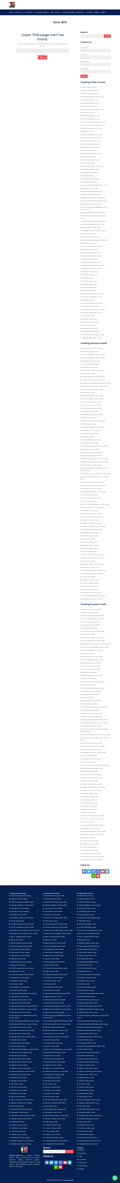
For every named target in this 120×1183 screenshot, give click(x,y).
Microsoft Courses (42, 12)
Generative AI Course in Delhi (91, 691)
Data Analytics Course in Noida (91, 402)
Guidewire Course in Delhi (90, 694)
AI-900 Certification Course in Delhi (93, 616)
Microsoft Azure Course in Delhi (92, 726)
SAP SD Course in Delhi (89, 812)
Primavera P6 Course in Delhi (91, 759)
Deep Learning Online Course (91, 147)
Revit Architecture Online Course (92, 246)
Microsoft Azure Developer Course (92, 125)
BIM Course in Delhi (88, 653)
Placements (80, 12)
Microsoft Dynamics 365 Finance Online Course (93, 1024)
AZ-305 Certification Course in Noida (93, 377)
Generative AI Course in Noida (91, 430)
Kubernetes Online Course (90, 188)
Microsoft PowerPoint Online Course (93, 224)
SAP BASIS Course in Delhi (90, 797)
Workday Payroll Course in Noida (92, 599)
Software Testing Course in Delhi (92, 834)
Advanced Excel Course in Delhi (92, 609)
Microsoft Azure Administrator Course (94, 122)
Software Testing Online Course (92, 313)
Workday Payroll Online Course (91, 338)
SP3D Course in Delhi (88, 838)
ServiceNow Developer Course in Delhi (94, 831)
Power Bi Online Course (89, 234)
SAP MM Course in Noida (89, 548)
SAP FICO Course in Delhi (89, 803)
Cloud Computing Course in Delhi (92, 660)
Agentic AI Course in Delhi (90, 612)
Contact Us (18, 12)
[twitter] (89, 871)
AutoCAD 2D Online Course (90, 100)
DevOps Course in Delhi (89, 672)
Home (11, 12)
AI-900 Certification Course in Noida (93, 355)
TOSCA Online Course (89, 325)
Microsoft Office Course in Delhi (92, 743)
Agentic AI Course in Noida (90, 351)
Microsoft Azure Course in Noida (92, 465)
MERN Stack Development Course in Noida (95, 462)
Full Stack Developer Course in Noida (93, 427)
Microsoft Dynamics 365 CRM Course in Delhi (96, 734)
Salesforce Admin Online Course (92, 256)
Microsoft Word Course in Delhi (91, 749)
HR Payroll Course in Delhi (90, 704)
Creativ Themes (68, 1180)
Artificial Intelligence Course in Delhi (93, 619)
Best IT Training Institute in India (92, 128)
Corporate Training (68, 12)
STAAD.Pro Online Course (90, 319)
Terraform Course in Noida (90, 583)
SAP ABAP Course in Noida (90, 533)
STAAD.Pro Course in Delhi (90, 841)
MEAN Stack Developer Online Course (93, 198)
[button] (115, 1178)
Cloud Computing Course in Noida (92, 399)
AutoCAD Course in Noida (90, 367)
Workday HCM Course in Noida (91, 592)
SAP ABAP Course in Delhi (90, 793)
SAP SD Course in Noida (89, 551)
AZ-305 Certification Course (91, 116)
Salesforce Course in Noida (90, 520)
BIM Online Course (88, 131)
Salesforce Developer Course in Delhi (93, 787)
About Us (82, 1150)
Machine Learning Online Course (92, 191)
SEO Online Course (88, 300)
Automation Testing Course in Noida (93, 370)
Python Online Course (89, 243)
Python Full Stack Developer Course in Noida (95, 504)
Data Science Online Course (91, 144)
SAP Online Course (88, 278)
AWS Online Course (88, 113)
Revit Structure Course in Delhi (91, 775)
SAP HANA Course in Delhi (90, 806)
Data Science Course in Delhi (91, 666)
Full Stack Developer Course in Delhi (93, 688)
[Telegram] (107, 871)
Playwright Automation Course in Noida (94, 492)
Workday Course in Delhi (89, 850)
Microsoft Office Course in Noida (92, 482)
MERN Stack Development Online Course (94, 201)
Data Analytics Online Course (91, 141)
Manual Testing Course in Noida (92, 455)
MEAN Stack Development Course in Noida (95, 459)
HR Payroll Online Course (89, 182)
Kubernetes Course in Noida (90, 449)
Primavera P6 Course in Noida (91, 498)
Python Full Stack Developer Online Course (95, 240)
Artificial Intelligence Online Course (93, 97)
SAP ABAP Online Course (89, 272)
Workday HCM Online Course (91, 331)
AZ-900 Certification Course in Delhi (93, 641)
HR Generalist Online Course (91, 179)
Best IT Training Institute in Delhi (92, 650)
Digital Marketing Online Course (92, 153)
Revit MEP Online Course (89, 249)
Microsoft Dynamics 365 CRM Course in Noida (96, 474)
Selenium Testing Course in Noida (92, 558)
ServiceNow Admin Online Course (92, 303)
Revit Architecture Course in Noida (92, 507)
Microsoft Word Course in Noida (92, 488)
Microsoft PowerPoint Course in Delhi (93, 746)
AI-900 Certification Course (90, 94)
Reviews (96, 12)
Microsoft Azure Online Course (91, 204)
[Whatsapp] (93, 876)
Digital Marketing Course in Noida (92, 414)
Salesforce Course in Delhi (90, 781)
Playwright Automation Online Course (94, 231)
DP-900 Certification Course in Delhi (93, 682)
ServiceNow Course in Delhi (90, 828)
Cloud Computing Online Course (92, 138)
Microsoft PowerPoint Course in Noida (93, 485)
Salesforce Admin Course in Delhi (92, 778)
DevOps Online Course (89, 150)
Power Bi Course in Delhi (89, 756)
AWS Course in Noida (88, 374)
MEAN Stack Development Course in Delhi (95, 720)
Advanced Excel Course (89, 87)
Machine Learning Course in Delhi (92, 713)
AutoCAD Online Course (89, 106)
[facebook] (84, 871)
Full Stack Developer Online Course (93, 166)
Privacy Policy (83, 1166)
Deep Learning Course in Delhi (91, 669)
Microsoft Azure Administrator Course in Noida (96, 383)
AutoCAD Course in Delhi (90, 628)
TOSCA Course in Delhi (89, 847)
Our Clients (89, 12)
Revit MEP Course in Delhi (90, 771)
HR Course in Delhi (87, 697)
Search (84, 32)
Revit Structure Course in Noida (92, 514)
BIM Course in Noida (88, 392)
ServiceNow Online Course (90, 306)
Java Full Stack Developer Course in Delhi (95, 707)
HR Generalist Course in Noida (91, 440)
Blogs (103, 12)
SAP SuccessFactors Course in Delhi (93, 816)
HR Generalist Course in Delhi (91, 701)
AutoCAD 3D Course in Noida (91, 364)
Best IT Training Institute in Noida (92, 389)
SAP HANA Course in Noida (90, 545)
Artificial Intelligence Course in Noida (93, 358)
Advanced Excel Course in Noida (92, 348)
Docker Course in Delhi (89, 679)
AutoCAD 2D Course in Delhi (90, 622)
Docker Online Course (89, 157)
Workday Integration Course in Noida (93, 596)
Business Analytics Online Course (92, 135)
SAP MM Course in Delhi (89, 809)
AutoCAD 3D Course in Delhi (90, 625)
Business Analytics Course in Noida (92, 396)
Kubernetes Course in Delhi (90, 710)
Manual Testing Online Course (91, 194)
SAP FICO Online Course (89, 281)
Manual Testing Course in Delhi (91, 716)
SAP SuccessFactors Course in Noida (93, 555)
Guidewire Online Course (90, 172)
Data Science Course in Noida (91, 405)
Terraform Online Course (90, 322)
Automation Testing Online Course (93, 109)
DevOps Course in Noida (89, 411)
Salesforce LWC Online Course (91, 268)
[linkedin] (93, 871)
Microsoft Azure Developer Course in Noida (95, 386)
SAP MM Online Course (89, 287)
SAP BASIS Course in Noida (90, 536)
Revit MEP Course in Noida (90, 510)
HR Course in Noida (88, 437)
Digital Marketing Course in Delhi (92, 675)
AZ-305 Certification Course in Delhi (93, 638)
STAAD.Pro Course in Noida (90, 580)
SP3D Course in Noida (88, 577)
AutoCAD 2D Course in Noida (91, 361)
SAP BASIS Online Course (89, 275)
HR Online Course (87, 176)
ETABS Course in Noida (89, 424)
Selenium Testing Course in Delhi (92, 819)
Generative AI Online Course (91, 169)
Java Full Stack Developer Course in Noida (95, 446)
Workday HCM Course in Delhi (91, 853)
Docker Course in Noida (89, 418)
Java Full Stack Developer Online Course (94, 185)
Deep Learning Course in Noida (91, 408)
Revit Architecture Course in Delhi (92, 768)
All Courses (28, 12)
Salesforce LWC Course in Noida (92, 529)
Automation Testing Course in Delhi (93, 631)
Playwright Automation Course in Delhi (94, 752)
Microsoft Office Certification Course (93, 221)
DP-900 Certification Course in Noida (93, 421)
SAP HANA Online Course (89, 284)
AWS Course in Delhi (88, 634)
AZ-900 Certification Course (91, 119)
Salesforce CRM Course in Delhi (92, 784)
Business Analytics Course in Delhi (92, 656)
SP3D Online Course (88, 316)
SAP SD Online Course (89, 290)
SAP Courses (55, 12)
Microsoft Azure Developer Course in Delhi (95, 647)
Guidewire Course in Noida (90, 433)
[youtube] (102, 871)
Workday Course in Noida (90, 589)
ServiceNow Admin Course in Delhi (92, 825)
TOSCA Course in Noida (89, 586)
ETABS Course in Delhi (89, 685)
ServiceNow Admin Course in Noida (93, 564)
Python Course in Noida (89, 501)
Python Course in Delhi (89, 762)
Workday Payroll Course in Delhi (92, 860)
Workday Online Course (89, 328)
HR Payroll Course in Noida (90, 443)
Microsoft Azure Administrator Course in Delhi (96, 644)
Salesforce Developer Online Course (93, 265)
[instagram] (98, 871)
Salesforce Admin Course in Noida (92, 517)
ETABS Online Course (88, 163)
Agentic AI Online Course (90, 90)
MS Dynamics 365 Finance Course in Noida (24, 1024)
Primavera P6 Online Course (91, 237)
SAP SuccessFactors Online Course (93, 294)
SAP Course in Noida (88, 539)
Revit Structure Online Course (91, 253)
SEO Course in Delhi (88, 822)
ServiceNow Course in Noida (90, 567)
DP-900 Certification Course (91, 160)
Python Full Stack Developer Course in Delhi (95, 765)
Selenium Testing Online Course (92, 297)
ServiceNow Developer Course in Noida (94, 570)
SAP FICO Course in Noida (90, 542)
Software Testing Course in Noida (92, 574)
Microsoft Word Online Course (91, 227)
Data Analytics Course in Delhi (91, 663)
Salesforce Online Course (90, 259)
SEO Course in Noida (88, 561)
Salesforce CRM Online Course (91, 262)
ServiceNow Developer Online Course (93, 309)
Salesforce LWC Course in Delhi (92, 790)
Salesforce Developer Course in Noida (94, 526)
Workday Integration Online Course (93, 335)
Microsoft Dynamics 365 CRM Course (93, 213)
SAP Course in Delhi (88, 800)
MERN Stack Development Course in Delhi (95, 723)
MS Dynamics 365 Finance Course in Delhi (58, 1024)
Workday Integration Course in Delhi (93, 857)
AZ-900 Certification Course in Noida (93, 380)
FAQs (80, 1156)
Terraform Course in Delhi (90, 844)
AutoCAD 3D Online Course (90, 103)
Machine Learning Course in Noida (92, 452)
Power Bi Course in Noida (89, 495)
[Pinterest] (98, 876)
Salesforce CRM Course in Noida (92, 523)
